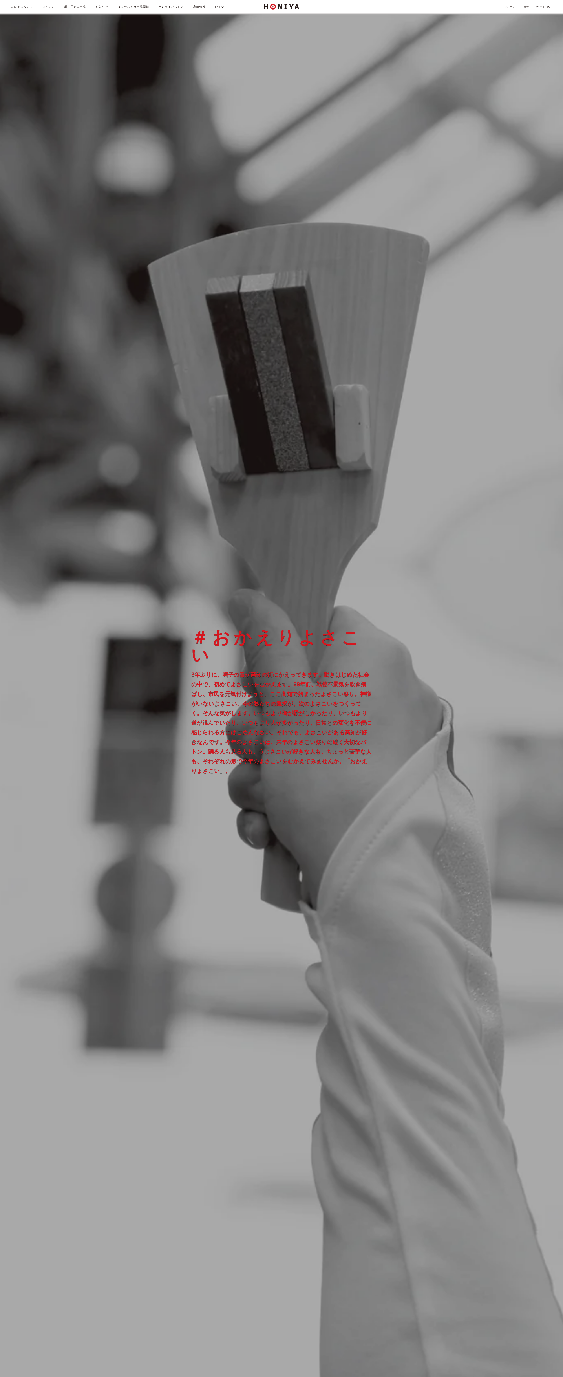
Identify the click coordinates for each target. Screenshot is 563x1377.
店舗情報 (199, 6)
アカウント (511, 6)
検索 (526, 6)
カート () (544, 6)
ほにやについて (22, 6)
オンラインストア (171, 6)
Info (219, 6)
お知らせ (102, 6)
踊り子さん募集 (75, 6)
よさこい (48, 6)
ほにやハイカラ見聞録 (133, 6)
